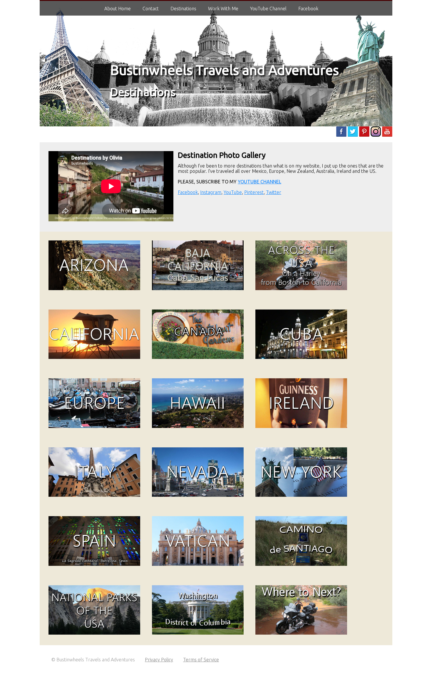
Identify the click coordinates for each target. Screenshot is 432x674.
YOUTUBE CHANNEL (259, 181)
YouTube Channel (268, 8)
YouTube (233, 192)
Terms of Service (201, 659)
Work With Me (223, 8)
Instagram (210, 192)
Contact (151, 8)
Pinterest (254, 192)
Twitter (273, 192)
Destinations (142, 92)
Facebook (188, 192)
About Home (117, 8)
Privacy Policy (159, 659)
